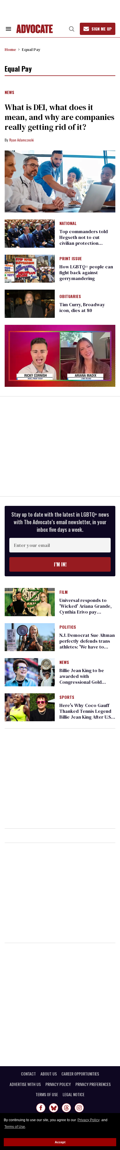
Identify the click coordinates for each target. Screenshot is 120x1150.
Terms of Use (14, 1127)
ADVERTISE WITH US (25, 1084)
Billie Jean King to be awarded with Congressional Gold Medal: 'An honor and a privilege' (83, 682)
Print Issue (70, 258)
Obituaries (70, 296)
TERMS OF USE (47, 1094)
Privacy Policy (88, 1120)
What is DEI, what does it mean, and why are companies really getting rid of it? (59, 117)
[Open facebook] (40, 1107)
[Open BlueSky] (53, 1107)
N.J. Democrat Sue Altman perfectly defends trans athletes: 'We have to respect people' (87, 644)
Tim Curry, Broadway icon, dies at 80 (82, 307)
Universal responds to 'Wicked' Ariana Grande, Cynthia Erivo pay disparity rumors (85, 609)
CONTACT (28, 1074)
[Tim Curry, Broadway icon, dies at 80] (30, 303)
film (63, 592)
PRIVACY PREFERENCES (93, 1084)
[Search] (71, 28)
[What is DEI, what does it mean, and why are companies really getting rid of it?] (60, 181)
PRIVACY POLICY (58, 1084)
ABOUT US (48, 1074)
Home (10, 49)
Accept (60, 1142)
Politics (67, 627)
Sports (66, 697)
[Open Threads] (66, 1107)
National (68, 223)
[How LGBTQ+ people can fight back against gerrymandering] (30, 268)
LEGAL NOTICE (73, 1094)
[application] (60, 356)
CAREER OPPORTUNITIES (80, 1074)
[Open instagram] (79, 1107)
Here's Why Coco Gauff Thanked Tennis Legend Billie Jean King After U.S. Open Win (85, 714)
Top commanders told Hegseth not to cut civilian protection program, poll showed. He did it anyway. (87, 243)
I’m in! (60, 564)
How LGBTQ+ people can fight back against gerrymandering (86, 272)
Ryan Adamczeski (21, 139)
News (9, 92)
